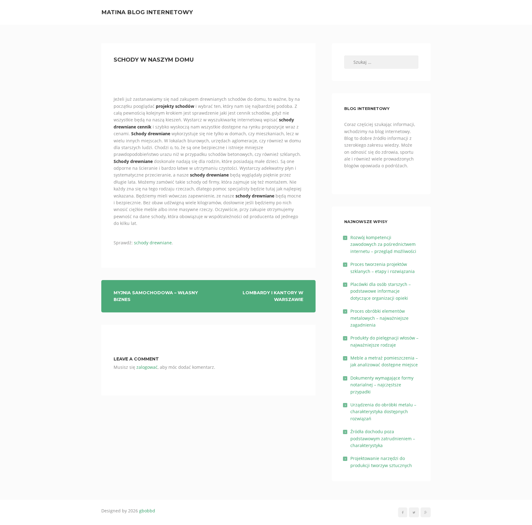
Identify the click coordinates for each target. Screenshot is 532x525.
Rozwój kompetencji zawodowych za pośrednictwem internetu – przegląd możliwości (383, 244)
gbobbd (147, 511)
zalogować (147, 367)
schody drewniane (153, 243)
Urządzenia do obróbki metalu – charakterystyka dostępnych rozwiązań (383, 411)
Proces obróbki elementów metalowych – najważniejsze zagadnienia (379, 318)
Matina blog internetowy (147, 12)
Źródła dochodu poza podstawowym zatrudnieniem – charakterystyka (382, 438)
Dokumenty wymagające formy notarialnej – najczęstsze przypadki (381, 385)
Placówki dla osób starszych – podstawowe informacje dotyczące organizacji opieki (380, 291)
